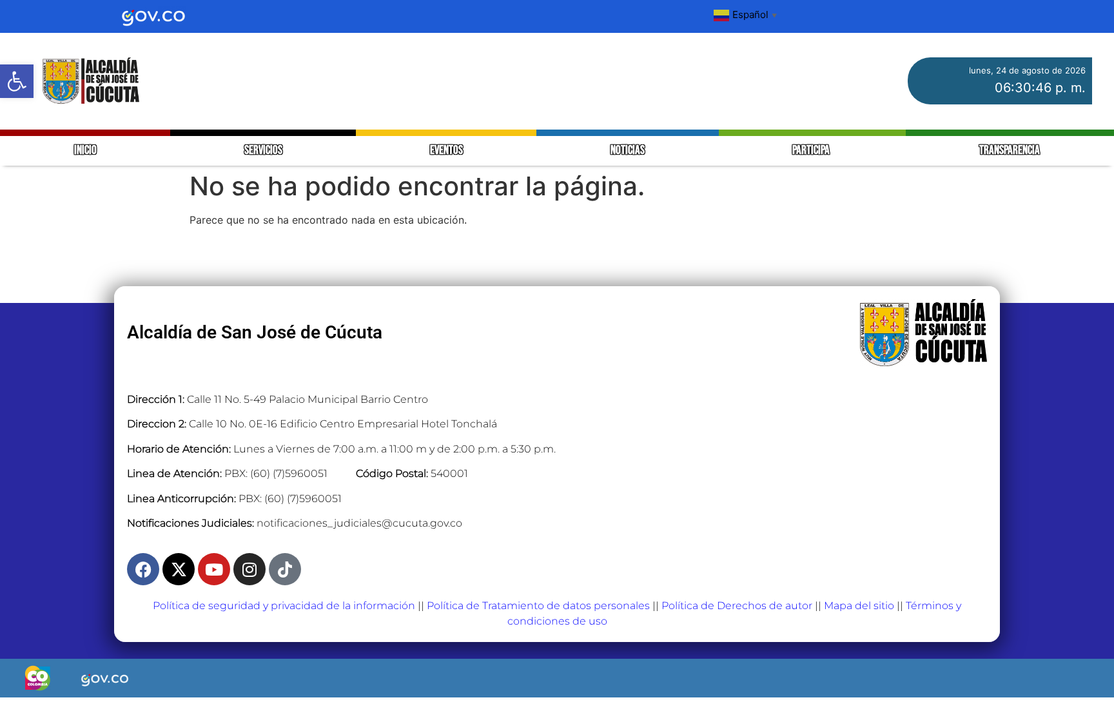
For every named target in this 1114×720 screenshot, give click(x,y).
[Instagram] (249, 569)
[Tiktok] (285, 569)
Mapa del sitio (859, 605)
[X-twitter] (178, 569)
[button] (17, 81)
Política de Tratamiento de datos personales (538, 605)
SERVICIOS (263, 150)
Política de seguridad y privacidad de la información (284, 605)
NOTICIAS (628, 150)
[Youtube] (214, 569)
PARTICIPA (812, 150)
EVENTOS (446, 150)
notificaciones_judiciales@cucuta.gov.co (359, 523)
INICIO (85, 150)
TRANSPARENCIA (1009, 150)
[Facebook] (143, 569)
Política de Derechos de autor (736, 605)
